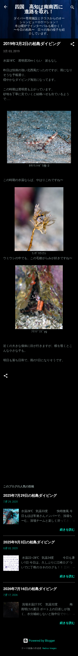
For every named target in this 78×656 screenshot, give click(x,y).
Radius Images (49, 648)
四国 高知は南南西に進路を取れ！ (39, 9)
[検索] (72, 8)
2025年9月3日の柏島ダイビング (29, 542)
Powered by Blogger (41, 640)
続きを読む (67, 529)
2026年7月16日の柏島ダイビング (30, 589)
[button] (72, 45)
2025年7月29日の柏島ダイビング (30, 495)
